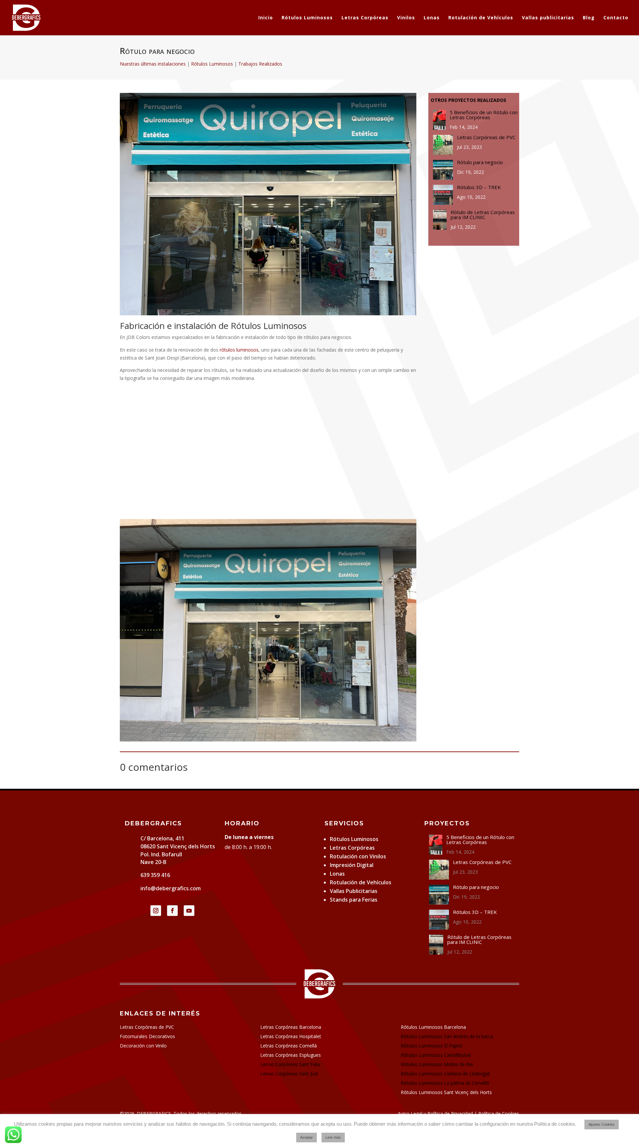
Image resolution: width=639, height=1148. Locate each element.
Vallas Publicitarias (353, 891)
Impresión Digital (351, 865)
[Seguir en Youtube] (189, 910)
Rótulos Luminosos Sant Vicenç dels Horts (446, 1092)
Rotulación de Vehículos (480, 18)
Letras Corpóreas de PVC (147, 1027)
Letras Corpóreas (364, 18)
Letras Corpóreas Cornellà (288, 1045)
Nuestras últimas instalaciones (153, 64)
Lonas (432, 18)
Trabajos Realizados (260, 64)
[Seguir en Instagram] (155, 910)
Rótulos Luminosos (307, 18)
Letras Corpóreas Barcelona (290, 1027)
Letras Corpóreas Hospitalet (290, 1036)
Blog (589, 18)
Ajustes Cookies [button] (601, 1124)
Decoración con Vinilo (143, 1045)
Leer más (333, 1137)
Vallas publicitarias (548, 18)
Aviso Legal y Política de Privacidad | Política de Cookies (458, 1113)
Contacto (615, 18)
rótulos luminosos (239, 350)
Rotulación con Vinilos (358, 856)
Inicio (265, 18)
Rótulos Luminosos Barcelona (433, 1027)
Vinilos (406, 18)
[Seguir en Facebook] (172, 910)
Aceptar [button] (306, 1137)
